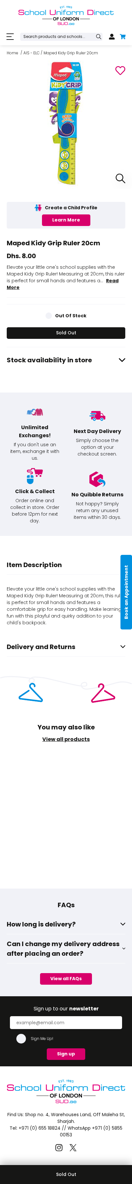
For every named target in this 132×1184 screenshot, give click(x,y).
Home (12, 53)
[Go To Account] (112, 37)
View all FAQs (66, 978)
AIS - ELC (31, 53)
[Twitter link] (73, 1148)
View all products (66, 739)
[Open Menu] (10, 37)
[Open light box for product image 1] (118, 178)
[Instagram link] (59, 1148)
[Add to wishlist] (120, 71)
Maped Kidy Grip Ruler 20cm (71, 53)
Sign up (66, 1054)
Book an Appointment (126, 592)
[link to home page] (66, 1103)
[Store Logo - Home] (66, 15)
